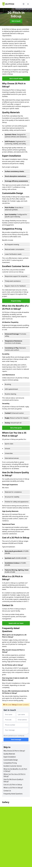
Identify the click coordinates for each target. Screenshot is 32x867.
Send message (16, 740)
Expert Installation (10, 757)
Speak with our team (16, 623)
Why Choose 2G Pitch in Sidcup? (14, 751)
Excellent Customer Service (13, 766)
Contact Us (7, 791)
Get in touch (16, 21)
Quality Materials (9, 754)
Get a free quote (16, 428)
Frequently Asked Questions (13, 794)
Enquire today (16, 301)
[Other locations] (23, 4)
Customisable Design (11, 760)
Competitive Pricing (10, 763)
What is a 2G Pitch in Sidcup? (13, 788)
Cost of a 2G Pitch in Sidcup (13, 785)
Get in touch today (16, 79)
